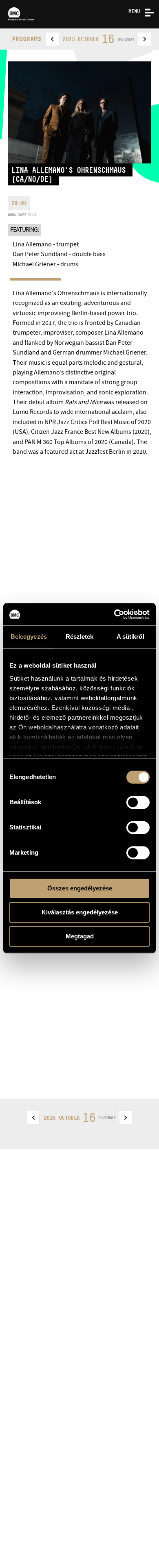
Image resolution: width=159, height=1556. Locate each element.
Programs (26, 39)
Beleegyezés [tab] (29, 636)
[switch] (138, 802)
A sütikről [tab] (130, 636)
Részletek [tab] (80, 636)
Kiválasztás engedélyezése (80, 912)
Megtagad (80, 936)
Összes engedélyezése (79, 888)
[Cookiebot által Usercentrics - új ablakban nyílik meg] (114, 614)
